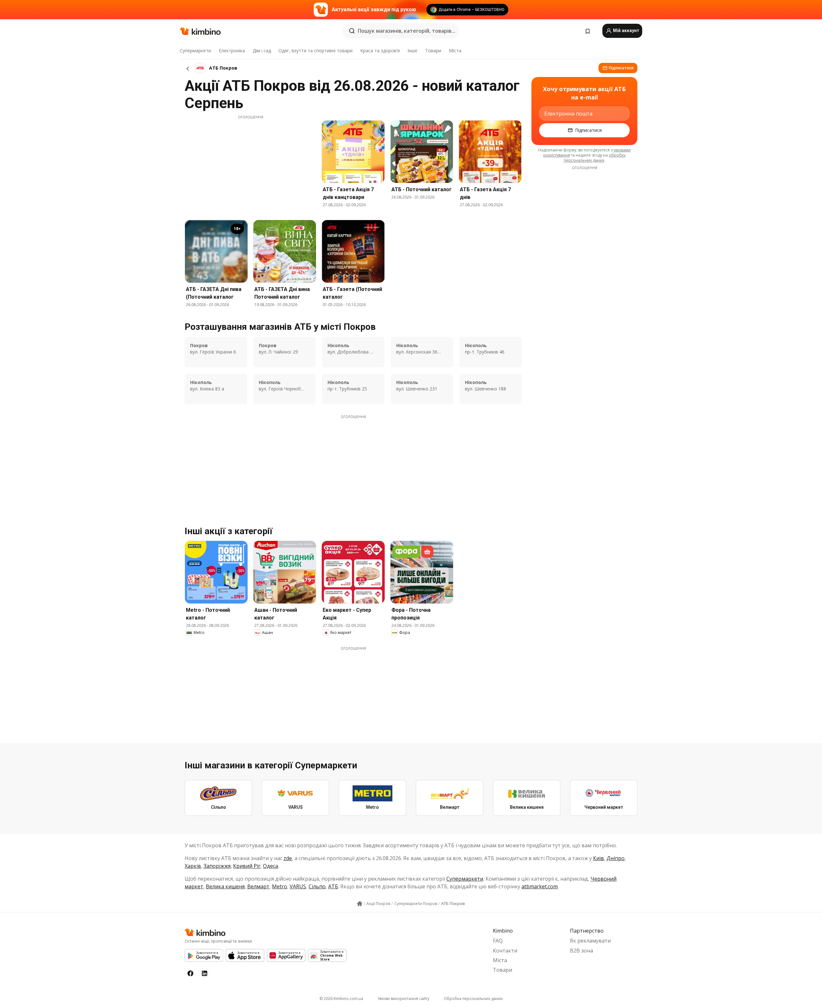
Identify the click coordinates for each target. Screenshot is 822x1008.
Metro (279, 886)
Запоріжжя (217, 865)
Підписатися (621, 68)
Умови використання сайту (403, 998)
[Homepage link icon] (359, 903)
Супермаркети (195, 50)
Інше (412, 50)
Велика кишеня (225, 886)
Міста (455, 50)
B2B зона (581, 950)
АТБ (333, 886)
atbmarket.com (539, 886)
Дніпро (616, 858)
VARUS (298, 886)
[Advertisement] (250, 164)
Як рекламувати (590, 940)
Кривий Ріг (246, 865)
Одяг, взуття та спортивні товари (315, 50)
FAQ (498, 940)
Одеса (270, 865)
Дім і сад (262, 50)
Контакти (505, 950)
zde (288, 858)
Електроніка (232, 50)
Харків (193, 865)
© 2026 (341, 998)
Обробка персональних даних (473, 998)
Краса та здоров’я (380, 50)
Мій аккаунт (625, 30)
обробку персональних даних (595, 157)
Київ (598, 858)
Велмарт (258, 886)
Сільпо (317, 886)
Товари (433, 50)
